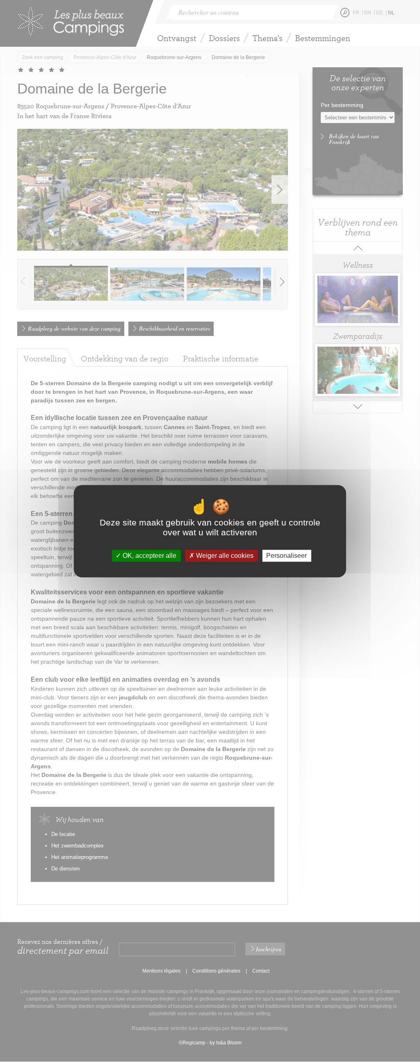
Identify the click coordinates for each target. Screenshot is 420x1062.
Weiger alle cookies (223, 555)
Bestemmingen (322, 37)
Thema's (267, 37)
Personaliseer (286, 555)
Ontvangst (176, 37)
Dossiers (224, 37)
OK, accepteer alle (148, 555)
